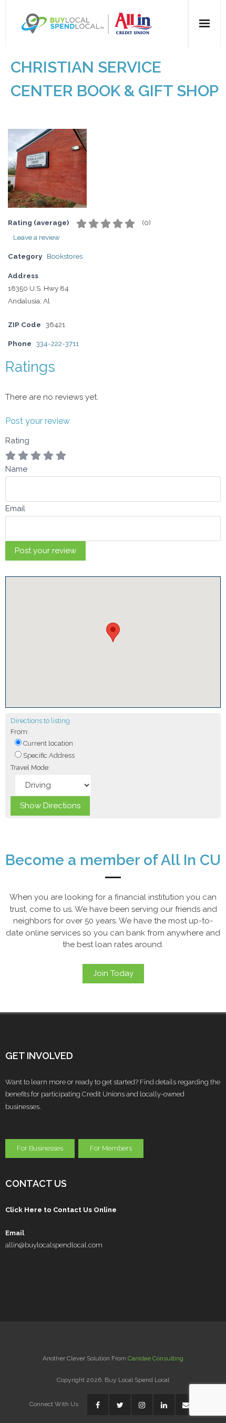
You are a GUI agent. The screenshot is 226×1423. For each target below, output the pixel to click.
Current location (47, 743)
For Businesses (40, 1148)
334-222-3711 (57, 343)
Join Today (113, 973)
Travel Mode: (30, 767)
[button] (113, 632)
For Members (111, 1148)
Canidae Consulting (155, 1358)
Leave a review (36, 237)
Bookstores (65, 256)
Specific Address (48, 755)
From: (20, 732)
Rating (17, 440)
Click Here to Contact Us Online (61, 1210)
